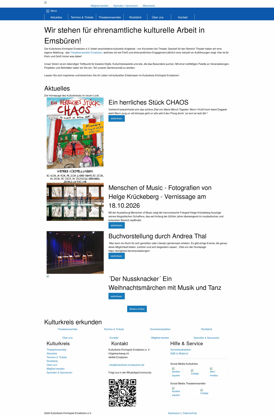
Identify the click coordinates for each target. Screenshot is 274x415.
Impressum (174, 413)
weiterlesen (116, 118)
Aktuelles (56, 17)
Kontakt (183, 17)
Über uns (157, 17)
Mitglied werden (56, 368)
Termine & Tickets (82, 17)
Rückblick (135, 17)
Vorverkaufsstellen (180, 349)
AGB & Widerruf (179, 353)
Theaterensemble (110, 17)
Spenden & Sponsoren (59, 372)
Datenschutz (190, 413)
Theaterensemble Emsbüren (86, 52)
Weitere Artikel (137, 308)
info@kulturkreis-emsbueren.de (126, 365)
